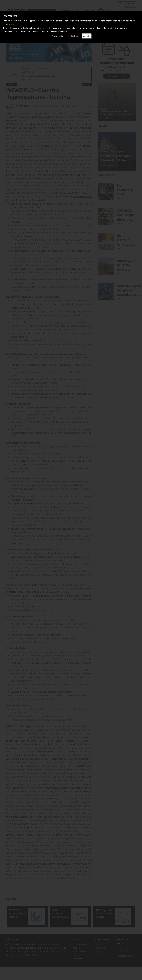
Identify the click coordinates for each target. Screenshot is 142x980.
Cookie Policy (8, 24)
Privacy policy (58, 36)
